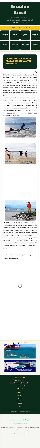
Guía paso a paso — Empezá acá (20, 27)
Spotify (20, 403)
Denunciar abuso (20, 434)
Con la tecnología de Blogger (20, 420)
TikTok (20, 398)
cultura (12, 255)
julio (18, 255)
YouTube (20, 401)
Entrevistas (20, 388)
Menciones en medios (20, 386)
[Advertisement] (17, 184)
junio (24, 255)
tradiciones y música (11, 259)
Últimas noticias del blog (20, 380)
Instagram (20, 395)
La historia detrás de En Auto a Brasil (20, 383)
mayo (30, 255)
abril (5, 255)
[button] (4, 35)
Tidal (20, 406)
